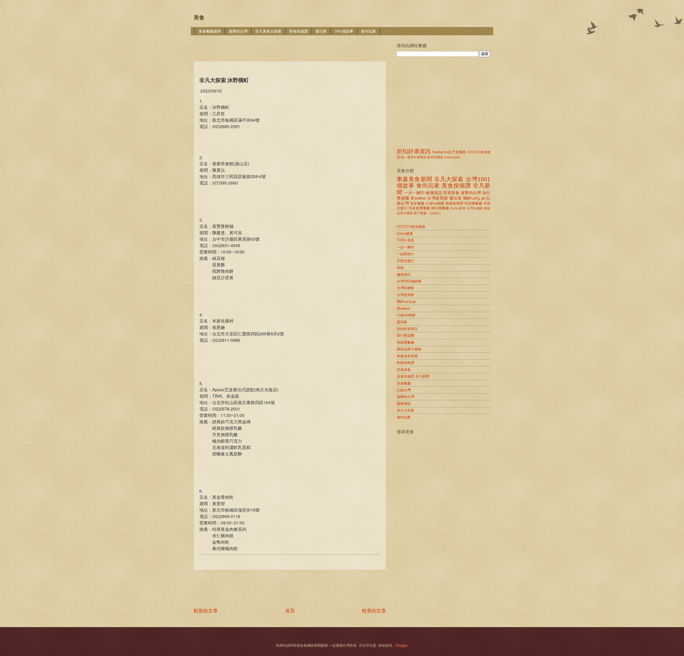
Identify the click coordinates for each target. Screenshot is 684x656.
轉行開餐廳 (440, 208)
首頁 (290, 610)
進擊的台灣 (238, 31)
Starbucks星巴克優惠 (449, 152)
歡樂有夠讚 (454, 203)
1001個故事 (344, 31)
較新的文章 (206, 610)
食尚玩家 (368, 31)
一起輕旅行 (434, 213)
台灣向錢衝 (475, 208)
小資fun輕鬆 (434, 203)
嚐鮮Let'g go (474, 198)
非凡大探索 (449, 179)
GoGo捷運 (457, 208)
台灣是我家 (437, 198)
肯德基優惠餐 (452, 157)
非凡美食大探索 (268, 31)
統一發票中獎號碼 (413, 157)
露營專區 (404, 404)
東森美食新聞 (414, 179)
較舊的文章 (374, 610)
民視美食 (451, 192)
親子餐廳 (420, 213)
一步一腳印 (414, 192)
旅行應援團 (405, 335)
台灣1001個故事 (409, 281)
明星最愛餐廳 (419, 208)
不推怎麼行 (405, 261)
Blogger (401, 645)
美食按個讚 (298, 31)
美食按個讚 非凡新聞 (413, 376)
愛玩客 (321, 31)
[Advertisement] (291, 45)
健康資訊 (434, 192)
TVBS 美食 (405, 240)
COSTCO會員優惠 (411, 227)
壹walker (418, 198)
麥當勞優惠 (435, 157)
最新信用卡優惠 (409, 349)
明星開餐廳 (473, 203)
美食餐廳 (417, 203)
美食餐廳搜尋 (210, 31)
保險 (400, 268)
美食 (199, 17)
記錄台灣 (404, 390)
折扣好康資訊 (414, 151)
